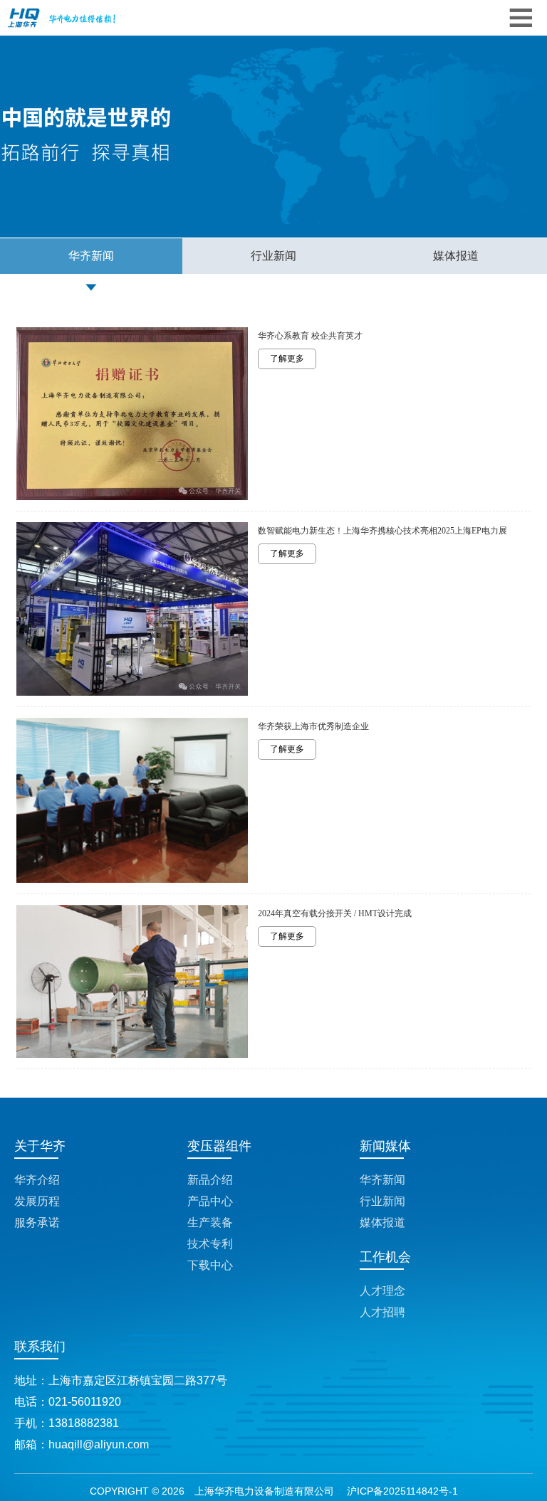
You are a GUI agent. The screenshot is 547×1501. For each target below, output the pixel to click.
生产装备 (210, 1222)
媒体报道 (456, 256)
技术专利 (210, 1244)
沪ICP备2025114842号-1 (402, 1491)
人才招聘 (382, 1312)
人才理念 (382, 1291)
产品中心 (210, 1201)
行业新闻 (273, 256)
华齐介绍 (37, 1180)
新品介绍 (210, 1180)
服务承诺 (37, 1222)
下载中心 (210, 1265)
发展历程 (37, 1201)
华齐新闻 (91, 256)
